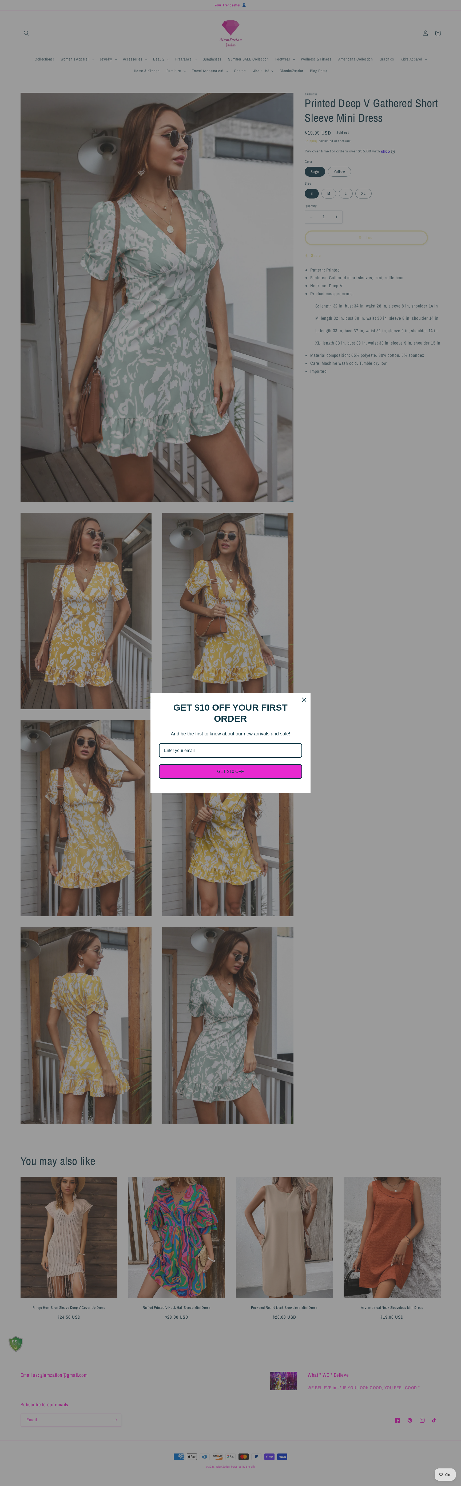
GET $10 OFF (230, 771)
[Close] (304, 699)
